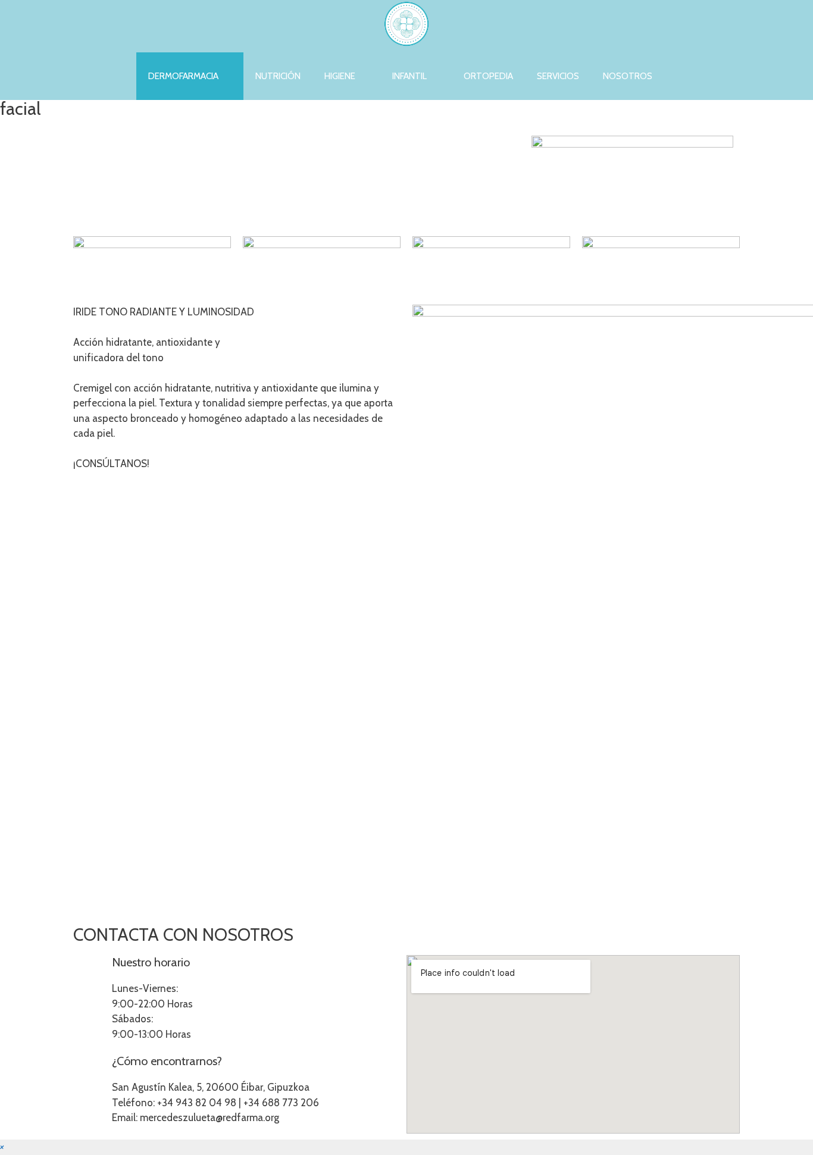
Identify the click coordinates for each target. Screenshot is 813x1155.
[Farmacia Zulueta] (406, 26)
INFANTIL (409, 76)
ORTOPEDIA (488, 76)
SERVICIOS (558, 76)
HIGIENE (339, 76)
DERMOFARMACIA (183, 76)
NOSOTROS (627, 76)
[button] (2, 1147)
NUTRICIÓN (278, 76)
